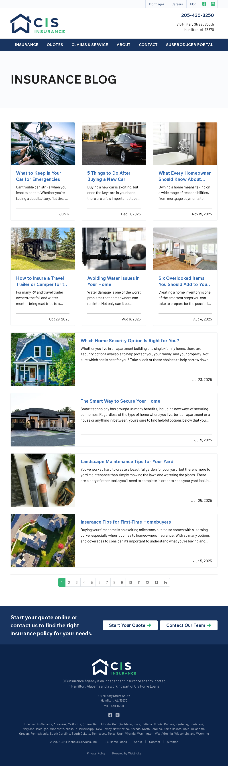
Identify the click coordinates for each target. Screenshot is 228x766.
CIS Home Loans (146, 686)
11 (139, 582)
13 (156, 582)
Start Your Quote (127, 625)
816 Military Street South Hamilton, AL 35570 (114, 698)
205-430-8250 (197, 15)
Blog (193, 4)
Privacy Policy (96, 753)
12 (147, 582)
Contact (148, 44)
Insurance (26, 44)
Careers (177, 4)
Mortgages (156, 4)
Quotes (55, 44)
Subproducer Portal (189, 44)
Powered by (126, 753)
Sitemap (172, 742)
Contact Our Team (185, 625)
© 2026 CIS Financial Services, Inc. (74, 742)
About (123, 44)
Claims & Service (89, 44)
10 (130, 582)
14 (165, 582)
